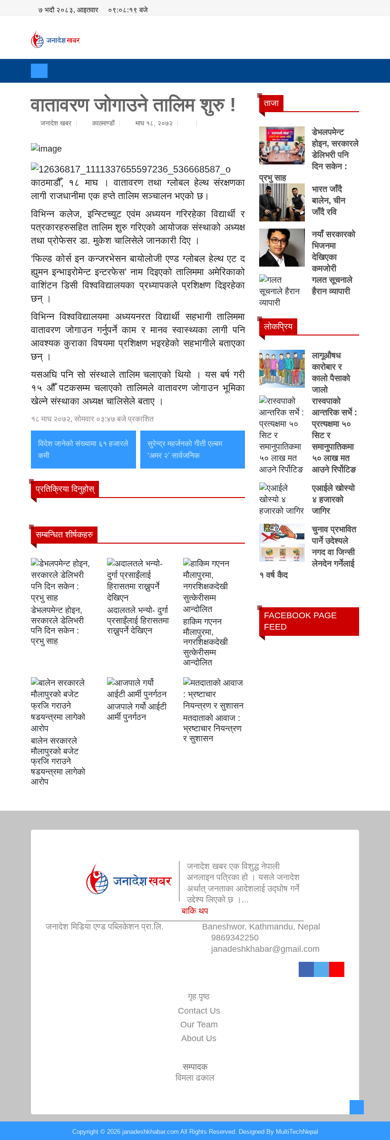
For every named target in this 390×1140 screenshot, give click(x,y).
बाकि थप (195, 911)
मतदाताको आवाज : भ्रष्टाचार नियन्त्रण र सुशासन (212, 728)
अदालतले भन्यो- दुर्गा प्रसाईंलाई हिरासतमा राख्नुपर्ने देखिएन (138, 620)
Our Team (199, 1024)
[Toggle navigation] (39, 71)
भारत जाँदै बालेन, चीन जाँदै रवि (328, 200)
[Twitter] (321, 969)
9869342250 (235, 937)
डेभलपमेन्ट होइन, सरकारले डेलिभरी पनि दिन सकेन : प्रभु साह (57, 625)
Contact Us (199, 1010)
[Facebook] (306, 969)
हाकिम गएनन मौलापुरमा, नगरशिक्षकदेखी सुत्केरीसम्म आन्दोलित (205, 642)
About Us (198, 1038)
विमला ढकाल (195, 1078)
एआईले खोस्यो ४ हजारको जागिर (333, 499)
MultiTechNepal (297, 1131)
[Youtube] (336, 969)
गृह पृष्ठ (199, 996)
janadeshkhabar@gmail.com (265, 949)
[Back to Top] (357, 1107)
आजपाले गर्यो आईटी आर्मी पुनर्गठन (136, 712)
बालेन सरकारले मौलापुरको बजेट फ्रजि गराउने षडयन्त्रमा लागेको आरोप (58, 761)
